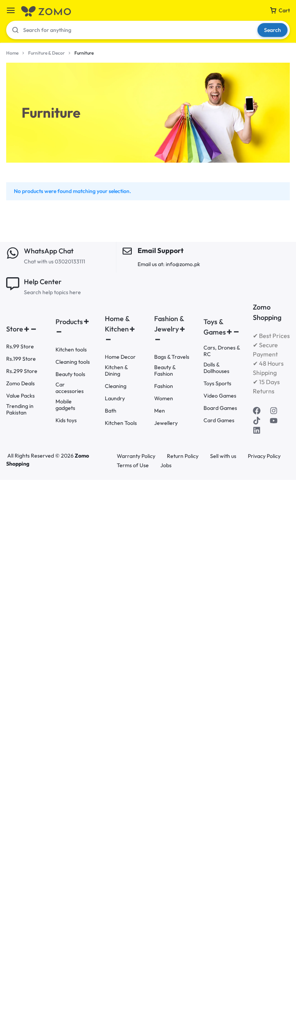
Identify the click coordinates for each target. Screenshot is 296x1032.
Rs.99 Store (20, 346)
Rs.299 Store (21, 371)
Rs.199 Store (21, 359)
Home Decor (120, 357)
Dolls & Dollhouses (216, 368)
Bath (110, 411)
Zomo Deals (20, 383)
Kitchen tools (71, 349)
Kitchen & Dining (116, 370)
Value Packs (20, 396)
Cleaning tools (73, 362)
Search (272, 30)
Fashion (163, 386)
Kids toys (66, 420)
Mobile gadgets (65, 404)
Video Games (220, 396)
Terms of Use (133, 465)
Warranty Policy (136, 456)
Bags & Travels (171, 357)
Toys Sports (217, 383)
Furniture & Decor (46, 53)
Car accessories (70, 387)
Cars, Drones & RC (222, 351)
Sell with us (223, 456)
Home (12, 53)
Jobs (166, 465)
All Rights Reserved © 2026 (41, 455)
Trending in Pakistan (20, 409)
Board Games (220, 408)
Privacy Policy (264, 456)
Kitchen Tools (121, 423)
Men (159, 411)
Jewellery (166, 423)
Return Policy (182, 456)
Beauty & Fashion (164, 370)
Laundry (115, 398)
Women (163, 398)
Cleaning (115, 386)
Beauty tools (70, 374)
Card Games (219, 420)
